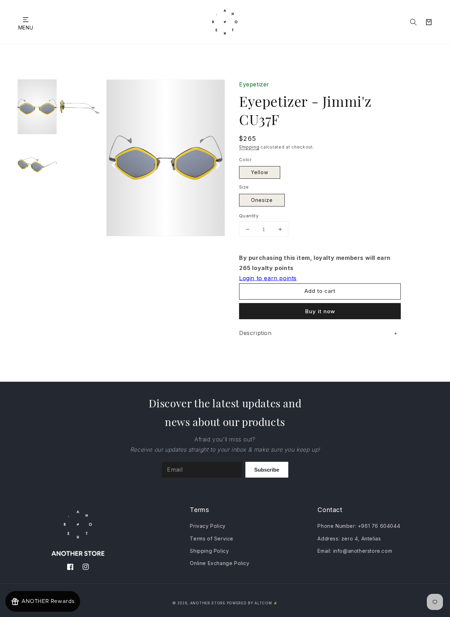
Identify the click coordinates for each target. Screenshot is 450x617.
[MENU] (25, 19)
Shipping (249, 147)
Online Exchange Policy (219, 563)
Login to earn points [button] (268, 278)
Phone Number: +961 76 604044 (358, 526)
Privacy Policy (207, 526)
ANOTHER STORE (208, 603)
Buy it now (320, 311)
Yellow (259, 172)
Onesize (262, 200)
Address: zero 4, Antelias (349, 538)
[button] (25, 19)
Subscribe (266, 470)
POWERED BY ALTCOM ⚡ (252, 603)
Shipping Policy (209, 551)
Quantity (248, 215)
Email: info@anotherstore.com (354, 551)
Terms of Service (211, 538)
